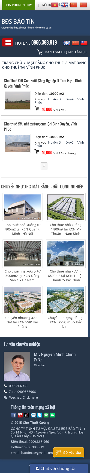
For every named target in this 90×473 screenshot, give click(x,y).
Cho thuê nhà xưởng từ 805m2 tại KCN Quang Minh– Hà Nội (22, 229)
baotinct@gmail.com (37, 452)
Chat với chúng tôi (57, 468)
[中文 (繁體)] (83, 5)
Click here (30, 397)
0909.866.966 (39, 441)
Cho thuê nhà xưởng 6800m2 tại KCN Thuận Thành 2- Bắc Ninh (66, 275)
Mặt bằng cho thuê (45, 62)
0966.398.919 (34, 447)
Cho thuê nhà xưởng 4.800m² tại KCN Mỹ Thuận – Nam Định (65, 229)
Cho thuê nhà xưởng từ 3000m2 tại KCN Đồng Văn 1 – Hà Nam (22, 275)
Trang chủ (12, 62)
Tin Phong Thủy (19, 5)
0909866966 (18, 386)
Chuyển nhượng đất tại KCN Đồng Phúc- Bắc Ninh (66, 322)
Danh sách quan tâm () (66, 52)
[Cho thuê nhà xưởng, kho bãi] (45, 23)
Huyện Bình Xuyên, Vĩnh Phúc (59, 100)
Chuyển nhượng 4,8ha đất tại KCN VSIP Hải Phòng (22, 322)
